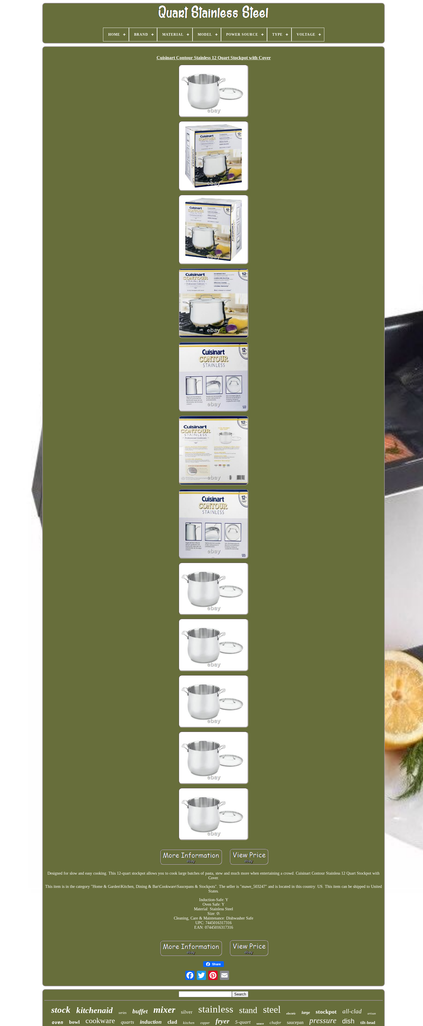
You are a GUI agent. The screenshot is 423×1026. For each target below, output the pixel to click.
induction (151, 1022)
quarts (127, 1022)
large (306, 1012)
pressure (322, 1020)
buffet (140, 1011)
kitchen (189, 1023)
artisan (371, 1013)
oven (57, 1022)
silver (187, 1012)
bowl (74, 1022)
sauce (260, 1023)
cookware (100, 1021)
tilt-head (367, 1023)
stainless (215, 1009)
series (123, 1013)
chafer (275, 1022)
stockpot (326, 1011)
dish (348, 1021)
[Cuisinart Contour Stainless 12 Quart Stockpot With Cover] (213, 91)
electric (291, 1013)
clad (172, 1022)
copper (205, 1023)
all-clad (352, 1011)
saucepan (295, 1022)
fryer (222, 1021)
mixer (164, 1009)
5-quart (243, 1022)
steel (272, 1009)
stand (248, 1010)
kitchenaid (94, 1010)
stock (60, 1010)
